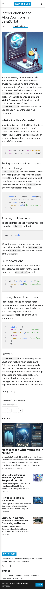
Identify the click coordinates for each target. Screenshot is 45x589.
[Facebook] (7, 566)
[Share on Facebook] (15, 410)
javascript (6, 401)
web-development (10, 405)
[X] (3, 566)
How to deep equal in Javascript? (13, 499)
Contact (19, 575)
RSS (22, 579)
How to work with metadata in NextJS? (22, 451)
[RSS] (11, 566)
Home (4, 575)
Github (15, 579)
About (11, 575)
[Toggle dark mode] (41, 3)
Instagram (35, 575)
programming (19, 401)
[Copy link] (9, 410)
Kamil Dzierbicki (20, 26)
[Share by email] (4, 410)
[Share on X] (20, 410)
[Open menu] (4, 4)
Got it (39, 585)
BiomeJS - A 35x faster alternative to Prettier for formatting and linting (15, 521)
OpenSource (6, 579)
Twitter (26, 575)
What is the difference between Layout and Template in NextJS (13, 478)
